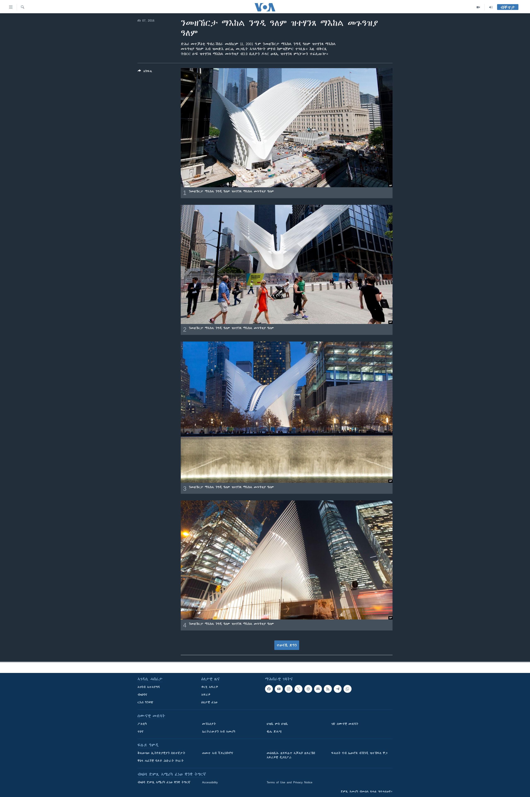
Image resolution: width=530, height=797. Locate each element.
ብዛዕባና (142, 695)
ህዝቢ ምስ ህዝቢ (277, 724)
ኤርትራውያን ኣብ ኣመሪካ (218, 731)
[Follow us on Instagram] (289, 689)
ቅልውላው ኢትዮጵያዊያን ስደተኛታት (161, 753)
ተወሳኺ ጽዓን (287, 645)
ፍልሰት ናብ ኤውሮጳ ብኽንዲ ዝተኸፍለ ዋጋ (359, 753)
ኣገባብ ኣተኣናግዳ (148, 687)
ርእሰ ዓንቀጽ (145, 702)
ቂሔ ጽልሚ (274, 731)
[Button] (145, 72)
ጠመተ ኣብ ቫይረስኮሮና (217, 753)
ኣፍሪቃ (205, 695)
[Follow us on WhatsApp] (347, 689)
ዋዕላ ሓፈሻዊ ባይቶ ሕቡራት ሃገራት (160, 761)
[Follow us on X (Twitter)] (298, 689)
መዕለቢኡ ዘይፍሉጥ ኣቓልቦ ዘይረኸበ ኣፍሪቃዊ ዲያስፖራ (291, 755)
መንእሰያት (209, 724)
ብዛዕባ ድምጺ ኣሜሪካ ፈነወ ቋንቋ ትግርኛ (163, 782)
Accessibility (210, 782)
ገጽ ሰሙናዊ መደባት (344, 724)
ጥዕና (140, 731)
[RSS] (328, 689)
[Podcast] (308, 689)
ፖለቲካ (142, 724)
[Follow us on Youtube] (279, 689)
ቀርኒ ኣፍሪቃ (209, 687)
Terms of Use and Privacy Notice (289, 782)
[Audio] (491, 7)
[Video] (478, 7)
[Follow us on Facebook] (269, 689)
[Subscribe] (318, 689)
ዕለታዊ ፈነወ (209, 702)
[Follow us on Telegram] (338, 689)
